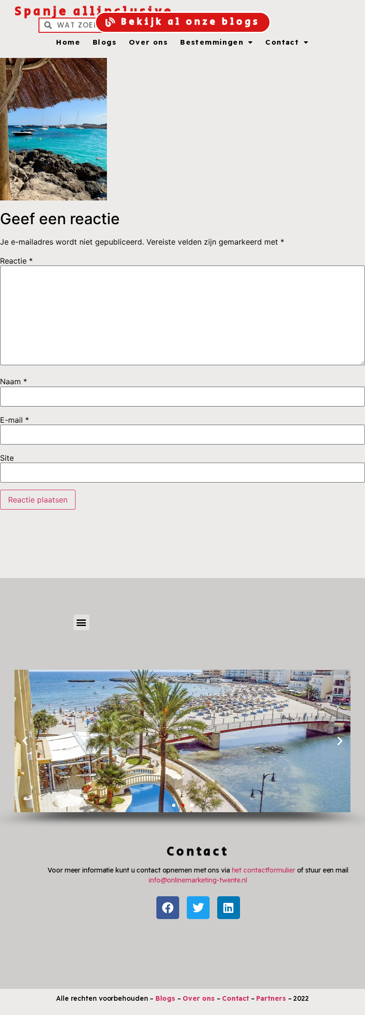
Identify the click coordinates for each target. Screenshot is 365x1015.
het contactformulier (263, 870)
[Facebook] (167, 907)
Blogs (104, 42)
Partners (271, 998)
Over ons (148, 42)
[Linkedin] (228, 907)
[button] (81, 622)
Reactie (16, 261)
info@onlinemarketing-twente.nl (198, 880)
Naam (13, 381)
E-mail (14, 420)
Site (7, 458)
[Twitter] (198, 907)
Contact (282, 42)
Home (68, 42)
